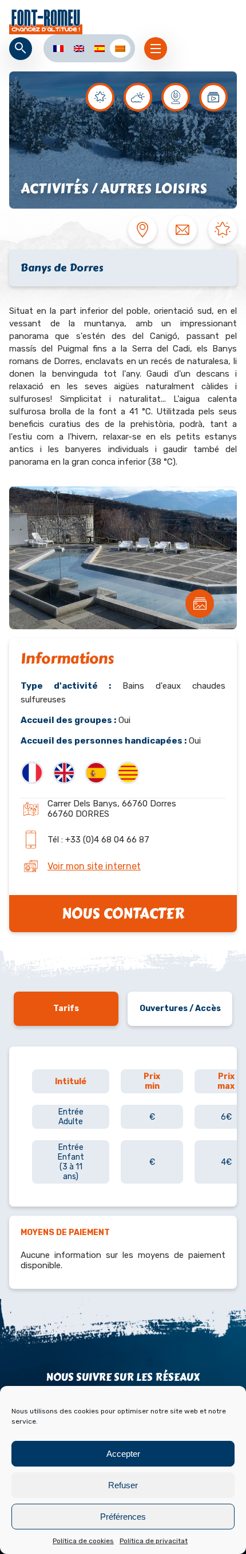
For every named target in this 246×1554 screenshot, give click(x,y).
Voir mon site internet (94, 866)
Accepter (123, 1454)
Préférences (123, 1516)
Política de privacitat (154, 1541)
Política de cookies (83, 1541)
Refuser (123, 1485)
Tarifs (66, 1008)
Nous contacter (123, 913)
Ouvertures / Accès (180, 1008)
